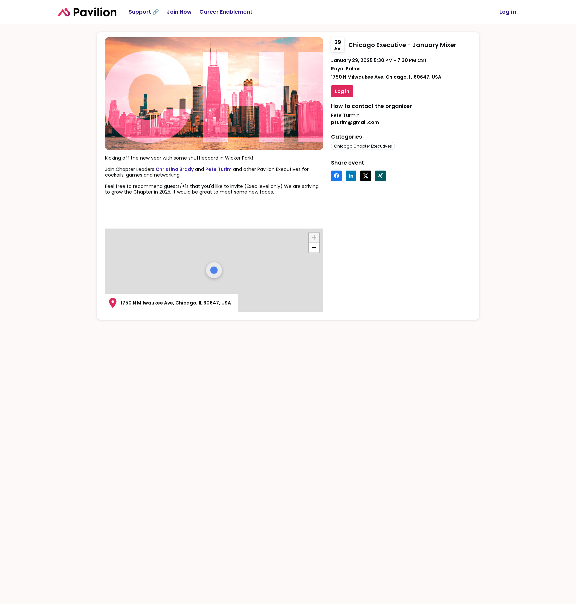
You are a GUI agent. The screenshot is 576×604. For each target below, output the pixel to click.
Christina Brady (175, 169)
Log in (507, 12)
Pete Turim (218, 169)
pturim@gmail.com (355, 122)
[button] (336, 176)
